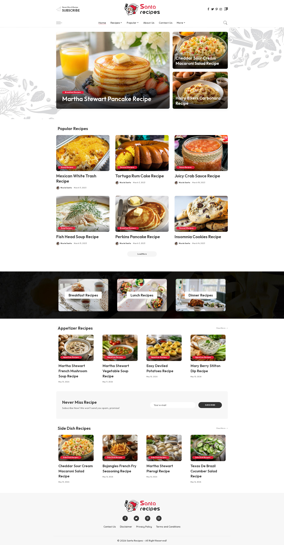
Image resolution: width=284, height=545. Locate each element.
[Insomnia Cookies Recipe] (201, 214)
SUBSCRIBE (210, 405)
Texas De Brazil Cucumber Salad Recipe (204, 471)
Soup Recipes (66, 228)
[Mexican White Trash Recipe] (82, 153)
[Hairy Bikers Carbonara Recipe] (200, 90)
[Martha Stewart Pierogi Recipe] (164, 448)
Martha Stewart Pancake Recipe (106, 99)
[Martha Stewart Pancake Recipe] (113, 70)
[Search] (225, 22)
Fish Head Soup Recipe (77, 236)
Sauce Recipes (185, 167)
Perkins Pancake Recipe (137, 236)
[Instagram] (221, 9)
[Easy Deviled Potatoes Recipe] (164, 348)
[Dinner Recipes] (201, 295)
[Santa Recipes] (142, 9)
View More (220, 328)
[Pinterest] (217, 9)
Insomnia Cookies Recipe (198, 236)
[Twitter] (212, 9)
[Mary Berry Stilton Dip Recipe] (208, 348)
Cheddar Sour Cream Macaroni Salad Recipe (197, 60)
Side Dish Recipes (74, 428)
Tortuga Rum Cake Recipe (139, 175)
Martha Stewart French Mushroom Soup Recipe (72, 370)
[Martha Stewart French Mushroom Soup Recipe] (76, 348)
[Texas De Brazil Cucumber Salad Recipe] (208, 448)
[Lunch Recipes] (142, 295)
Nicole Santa (72, 106)
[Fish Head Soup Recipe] (82, 214)
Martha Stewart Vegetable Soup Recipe (116, 370)
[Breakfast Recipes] (83, 295)
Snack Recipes (67, 167)
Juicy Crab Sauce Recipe (197, 175)
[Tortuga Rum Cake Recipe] (142, 153)
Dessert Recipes (127, 167)
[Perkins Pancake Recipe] (142, 214)
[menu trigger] (60, 22)
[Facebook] (208, 9)
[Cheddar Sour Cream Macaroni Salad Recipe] (200, 50)
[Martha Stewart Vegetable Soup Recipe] (120, 348)
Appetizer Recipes (75, 328)
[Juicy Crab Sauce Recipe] (201, 153)
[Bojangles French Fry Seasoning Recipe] (120, 448)
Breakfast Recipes (73, 92)
